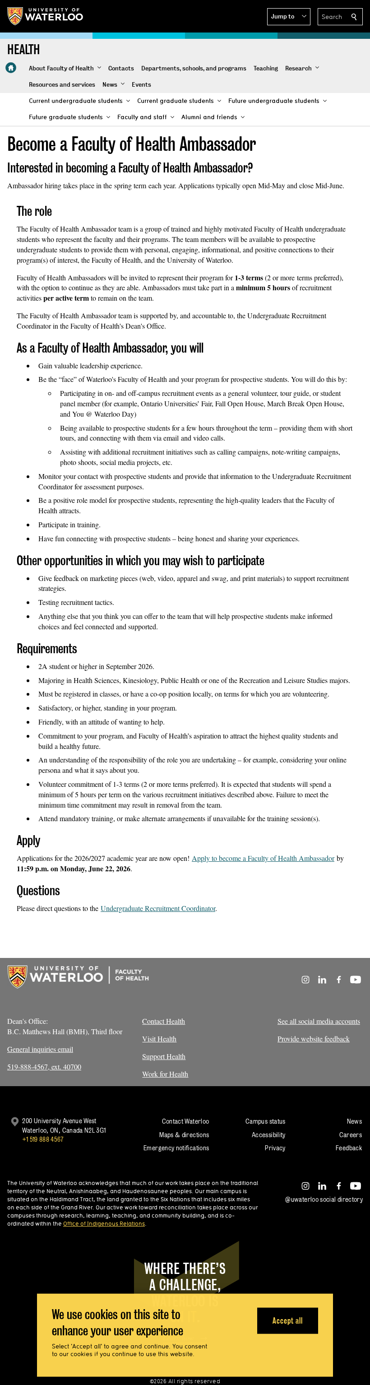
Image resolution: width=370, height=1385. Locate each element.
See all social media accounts (319, 1021)
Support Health (163, 1056)
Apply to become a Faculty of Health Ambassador (263, 858)
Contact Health (163, 1021)
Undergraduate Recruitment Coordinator (158, 908)
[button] (289, 17)
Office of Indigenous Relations (104, 1223)
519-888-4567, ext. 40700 (44, 1066)
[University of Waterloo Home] (45, 16)
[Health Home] (10, 67)
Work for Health (165, 1073)
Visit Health (159, 1038)
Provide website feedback (314, 1038)
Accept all (288, 1320)
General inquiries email (40, 1049)
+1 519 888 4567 (43, 1139)
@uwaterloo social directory (324, 1199)
